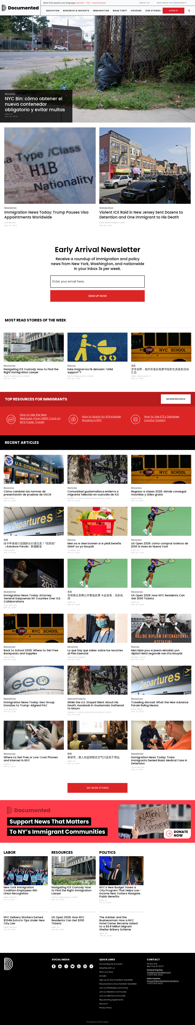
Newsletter (10, 207)
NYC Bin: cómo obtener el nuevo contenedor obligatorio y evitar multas (35, 104)
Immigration (101, 10)
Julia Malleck (10, 223)
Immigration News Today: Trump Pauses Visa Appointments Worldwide (46, 215)
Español (80, 3)
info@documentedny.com (159, 972)
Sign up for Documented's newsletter (116, 980)
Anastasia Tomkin (76, 657)
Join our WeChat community (112, 995)
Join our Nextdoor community (112, 991)
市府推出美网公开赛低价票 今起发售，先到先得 (95, 596)
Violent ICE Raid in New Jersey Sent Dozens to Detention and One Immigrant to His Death (141, 215)
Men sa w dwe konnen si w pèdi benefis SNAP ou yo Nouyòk (94, 544)
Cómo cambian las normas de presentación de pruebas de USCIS (27, 493)
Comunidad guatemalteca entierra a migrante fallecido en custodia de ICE (93, 493)
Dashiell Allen (138, 657)
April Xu (135, 550)
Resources (9, 365)
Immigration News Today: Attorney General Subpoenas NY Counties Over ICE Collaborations (32, 598)
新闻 (69, 753)
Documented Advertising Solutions (163, 981)
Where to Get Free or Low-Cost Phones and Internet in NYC (31, 758)
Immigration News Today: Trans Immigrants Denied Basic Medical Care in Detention (159, 760)
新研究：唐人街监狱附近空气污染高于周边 (93, 757)
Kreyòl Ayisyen (99, 3)
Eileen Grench (105, 223)
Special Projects (76, 698)
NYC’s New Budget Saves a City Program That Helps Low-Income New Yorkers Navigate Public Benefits (120, 891)
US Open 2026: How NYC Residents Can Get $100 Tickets (158, 596)
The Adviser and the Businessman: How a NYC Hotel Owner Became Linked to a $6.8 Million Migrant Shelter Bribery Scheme (118, 923)
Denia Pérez (136, 376)
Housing (136, 10)
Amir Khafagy (10, 897)
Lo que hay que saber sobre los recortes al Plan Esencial (95, 651)
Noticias (72, 487)
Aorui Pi (9, 114)
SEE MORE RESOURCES (175, 399)
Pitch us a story (106, 972)
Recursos (10, 93)
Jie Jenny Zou (73, 550)
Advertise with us (107, 968)
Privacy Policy (105, 1007)
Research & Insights (76, 10)
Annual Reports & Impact (110, 964)
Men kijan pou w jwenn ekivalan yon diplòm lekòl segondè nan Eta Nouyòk (157, 651)
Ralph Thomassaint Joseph (17, 376)
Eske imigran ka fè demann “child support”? (90, 370)
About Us (144, 3)
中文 (88, 3)
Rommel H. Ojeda (118, 223)
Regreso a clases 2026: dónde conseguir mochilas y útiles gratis (159, 493)
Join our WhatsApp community (113, 987)
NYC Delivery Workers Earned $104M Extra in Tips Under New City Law (24, 920)
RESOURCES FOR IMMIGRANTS (171, 3)
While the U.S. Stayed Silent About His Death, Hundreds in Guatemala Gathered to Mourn (95, 705)
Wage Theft (120, 10)
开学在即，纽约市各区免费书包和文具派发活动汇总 (160, 370)
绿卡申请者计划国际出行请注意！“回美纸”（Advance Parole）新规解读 (29, 544)
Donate (102, 976)
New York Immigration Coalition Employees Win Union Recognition (20, 890)
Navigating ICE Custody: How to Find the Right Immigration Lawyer (31, 370)
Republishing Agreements (111, 999)
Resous (71, 365)
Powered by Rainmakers (98, 1022)
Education (52, 10)
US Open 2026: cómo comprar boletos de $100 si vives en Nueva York (159, 544)
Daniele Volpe (104, 498)
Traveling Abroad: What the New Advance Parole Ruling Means (159, 703)
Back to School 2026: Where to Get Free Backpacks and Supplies (31, 651)
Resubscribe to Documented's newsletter (118, 984)
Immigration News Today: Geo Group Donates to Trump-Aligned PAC (29, 703)
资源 (133, 365)
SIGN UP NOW (97, 296)
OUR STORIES (153, 10)
